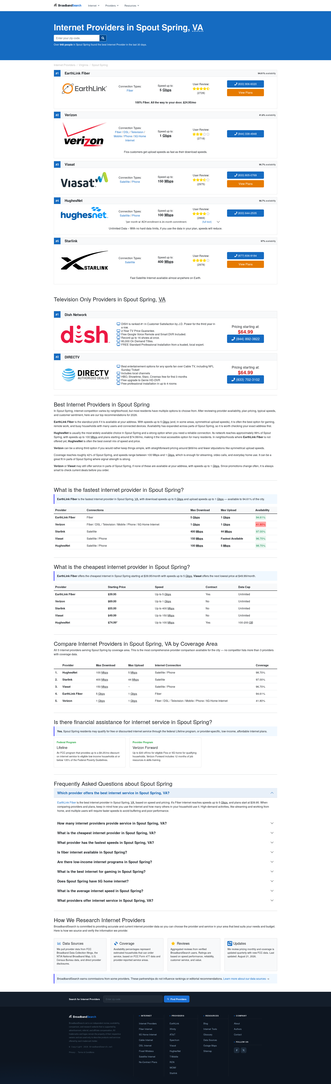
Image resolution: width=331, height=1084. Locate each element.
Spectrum (174, 1040)
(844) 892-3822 (247, 338)
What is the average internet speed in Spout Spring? (100, 890)
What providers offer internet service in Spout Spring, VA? (105, 900)
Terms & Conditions (86, 1052)
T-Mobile (174, 1056)
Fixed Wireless (146, 1051)
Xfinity (173, 1029)
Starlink (60, 531)
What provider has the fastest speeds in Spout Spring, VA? (105, 842)
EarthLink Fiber (65, 517)
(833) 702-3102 (247, 379)
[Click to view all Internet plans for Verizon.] (84, 134)
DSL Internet (145, 1045)
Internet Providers (148, 1023)
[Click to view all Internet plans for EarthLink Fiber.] (84, 88)
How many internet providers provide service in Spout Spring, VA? (112, 823)
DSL (126, 132)
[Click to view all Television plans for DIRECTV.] (85, 375)
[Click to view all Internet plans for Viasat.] (84, 179)
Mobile (118, 136)
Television (137, 132)
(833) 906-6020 (247, 84)
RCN (172, 1062)
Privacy (72, 1052)
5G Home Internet (148, 1034)
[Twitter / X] (243, 1050)
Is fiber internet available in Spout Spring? (92, 852)
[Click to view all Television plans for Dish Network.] (85, 334)
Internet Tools (210, 1029)
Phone (128, 136)
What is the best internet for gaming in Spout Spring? (101, 871)
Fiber (130, 90)
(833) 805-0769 (247, 175)
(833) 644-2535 (247, 213)
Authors (238, 1029)
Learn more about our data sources (244, 979)
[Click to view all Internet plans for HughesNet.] (84, 213)
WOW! (173, 1067)
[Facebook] (236, 1050)
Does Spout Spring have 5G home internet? (93, 881)
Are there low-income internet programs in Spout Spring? (104, 861)
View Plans (246, 92)
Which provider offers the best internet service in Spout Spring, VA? (113, 792)
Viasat (59, 538)
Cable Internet (146, 1040)
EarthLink (174, 1023)
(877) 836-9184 (247, 256)
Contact (238, 1034)
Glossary (207, 1034)
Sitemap (207, 1051)
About (237, 1023)
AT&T (172, 1034)
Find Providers (178, 999)
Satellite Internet (147, 1056)
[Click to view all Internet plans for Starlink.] (84, 260)
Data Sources (210, 1040)
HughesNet (62, 546)
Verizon (60, 524)
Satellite (125, 182)
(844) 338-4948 (247, 134)
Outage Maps (210, 1045)
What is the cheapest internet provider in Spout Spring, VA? (106, 832)
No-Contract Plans (148, 1062)
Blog (205, 1023)
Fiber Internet (145, 1029)
